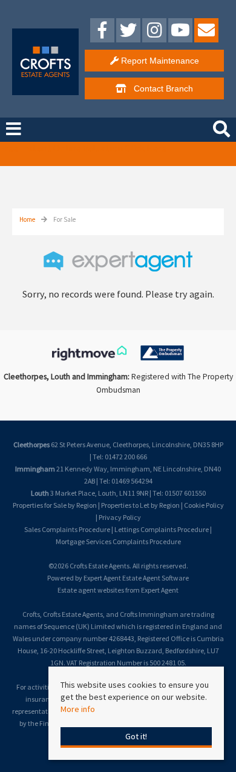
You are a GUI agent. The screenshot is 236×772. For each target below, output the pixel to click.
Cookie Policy (204, 505)
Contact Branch (159, 88)
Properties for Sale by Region (55, 505)
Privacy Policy (120, 517)
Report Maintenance (159, 60)
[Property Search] (221, 128)
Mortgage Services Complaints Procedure (118, 541)
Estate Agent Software (155, 577)
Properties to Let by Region (140, 505)
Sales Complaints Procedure (67, 529)
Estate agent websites (90, 589)
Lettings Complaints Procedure (161, 529)
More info (78, 709)
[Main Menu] (13, 129)
